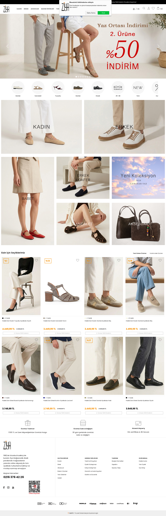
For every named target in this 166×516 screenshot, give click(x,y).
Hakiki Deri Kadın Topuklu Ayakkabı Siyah (16, 321)
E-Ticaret (76, 513)
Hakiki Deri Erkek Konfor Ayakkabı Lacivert (58, 400)
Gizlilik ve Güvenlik (91, 475)
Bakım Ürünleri (47, 9)
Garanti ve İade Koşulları (93, 471)
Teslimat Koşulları (91, 461)
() (161, 9)
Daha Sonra (91, 13)
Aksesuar (35, 9)
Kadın (19, 9)
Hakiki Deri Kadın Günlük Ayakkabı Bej (98, 321)
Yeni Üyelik (142, 464)
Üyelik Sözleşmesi (91, 464)
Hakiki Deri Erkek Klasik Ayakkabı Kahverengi (17, 400)
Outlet (60, 478)
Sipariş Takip (116, 468)
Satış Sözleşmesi (90, 468)
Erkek (26, 9)
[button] (7, 46)
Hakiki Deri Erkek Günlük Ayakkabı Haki (98, 400)
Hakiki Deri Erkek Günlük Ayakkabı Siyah (139, 400)
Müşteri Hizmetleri (117, 461)
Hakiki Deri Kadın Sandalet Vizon (54, 321)
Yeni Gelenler (62, 475)
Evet (103, 13)
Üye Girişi (142, 468)
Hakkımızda (143, 461)
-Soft (70, 513)
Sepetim (114, 464)
